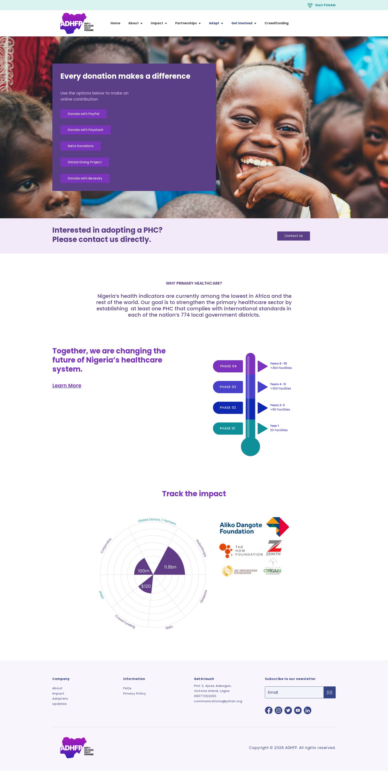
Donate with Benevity (85, 178)
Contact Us (294, 235)
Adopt (214, 23)
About (133, 23)
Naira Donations (81, 146)
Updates (59, 704)
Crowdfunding (277, 23)
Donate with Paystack (85, 129)
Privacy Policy (134, 693)
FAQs (127, 688)
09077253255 (205, 696)
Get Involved (241, 23)
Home (115, 23)
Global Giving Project (85, 162)
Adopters (60, 698)
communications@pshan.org (218, 701)
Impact (157, 23)
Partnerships (186, 23)
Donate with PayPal (83, 113)
